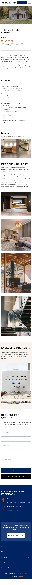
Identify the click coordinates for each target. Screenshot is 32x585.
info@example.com (13, 510)
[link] (6, 2)
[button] (14, 2)
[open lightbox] (16, 204)
